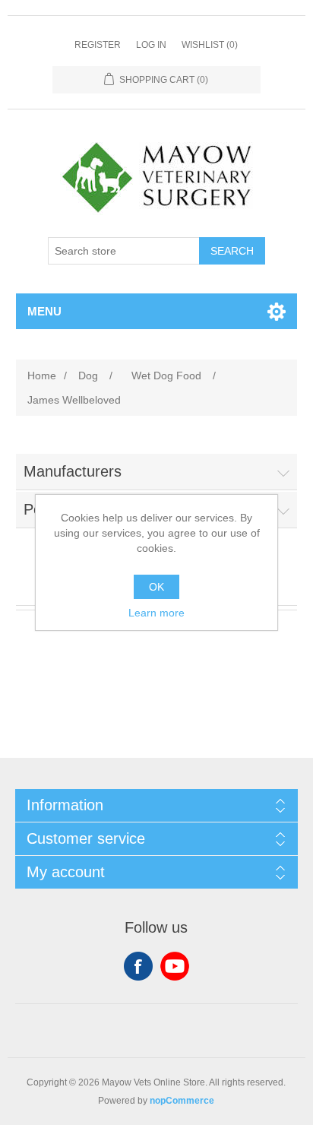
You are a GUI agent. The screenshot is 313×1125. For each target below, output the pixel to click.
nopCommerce (182, 1100)
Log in (151, 45)
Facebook (138, 966)
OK (156, 587)
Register (97, 45)
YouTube (174, 966)
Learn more (156, 613)
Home (41, 375)
